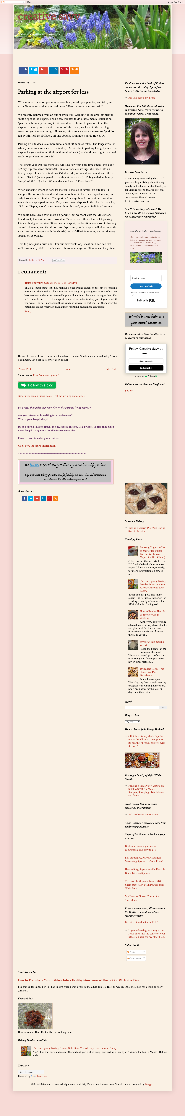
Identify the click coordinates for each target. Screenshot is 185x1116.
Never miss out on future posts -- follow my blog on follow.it (51, 396)
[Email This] (53, 260)
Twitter (33, 70)
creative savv (49, 16)
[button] (146, 258)
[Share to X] (59, 260)
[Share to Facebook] (61, 260)
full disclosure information (143, 814)
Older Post (110, 369)
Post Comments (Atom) (46, 375)
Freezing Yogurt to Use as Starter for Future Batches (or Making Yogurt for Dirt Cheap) (152, 552)
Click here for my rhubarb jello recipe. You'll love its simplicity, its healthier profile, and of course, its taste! (147, 741)
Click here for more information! (37, 446)
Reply (28, 311)
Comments (135, 958)
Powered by (139, 376)
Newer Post (25, 369)
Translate (42, 1076)
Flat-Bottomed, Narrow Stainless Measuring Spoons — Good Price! (144, 859)
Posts (132, 952)
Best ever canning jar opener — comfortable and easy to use (142, 847)
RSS (74, 70)
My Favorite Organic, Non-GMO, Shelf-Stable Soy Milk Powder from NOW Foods (144, 884)
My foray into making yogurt (152, 643)
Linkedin (54, 70)
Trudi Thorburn (34, 283)
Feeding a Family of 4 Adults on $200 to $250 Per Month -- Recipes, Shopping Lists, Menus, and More (146, 790)
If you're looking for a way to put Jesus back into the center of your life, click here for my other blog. (146, 933)
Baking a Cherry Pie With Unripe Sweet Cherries (146, 529)
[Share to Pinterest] (64, 260)
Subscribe (146, 367)
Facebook (23, 70)
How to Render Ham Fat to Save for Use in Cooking (153, 614)
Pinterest (64, 70)
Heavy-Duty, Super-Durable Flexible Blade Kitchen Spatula (145, 871)
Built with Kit (146, 300)
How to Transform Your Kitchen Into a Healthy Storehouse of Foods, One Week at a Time (79, 980)
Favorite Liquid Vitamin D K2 (141, 922)
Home (67, 369)
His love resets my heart (141, 97)
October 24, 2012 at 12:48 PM (60, 283)
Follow (129, 390)
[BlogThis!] (56, 260)
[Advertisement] (67, 55)
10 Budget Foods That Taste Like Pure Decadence (152, 672)
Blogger (149, 1084)
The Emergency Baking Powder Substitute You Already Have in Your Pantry (153, 586)
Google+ (43, 70)
